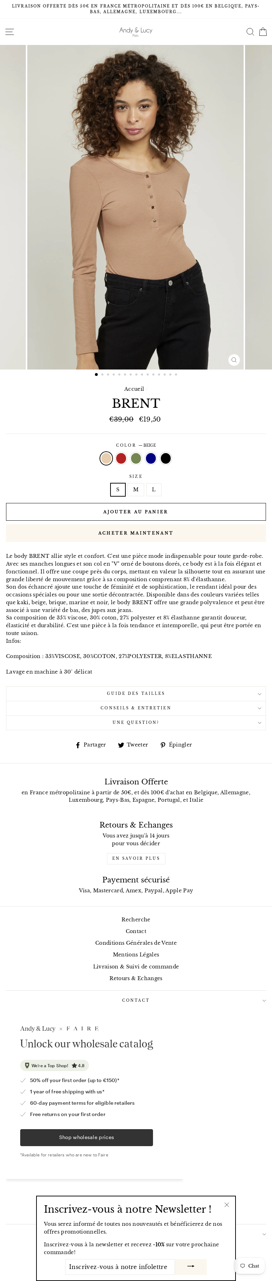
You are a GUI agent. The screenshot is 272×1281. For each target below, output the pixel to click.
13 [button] (165, 375)
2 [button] (103, 375)
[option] (136, 9)
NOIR (166, 458)
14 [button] (171, 375)
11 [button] (154, 375)
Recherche (135, 920)
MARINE (151, 458)
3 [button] (108, 375)
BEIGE (106, 458)
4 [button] (114, 375)
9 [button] (142, 375)
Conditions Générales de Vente (136, 943)
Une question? (136, 722)
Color (135, 445)
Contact (136, 931)
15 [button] (176, 375)
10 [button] (148, 375)
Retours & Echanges (135, 979)
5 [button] (120, 375)
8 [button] (137, 375)
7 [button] (131, 375)
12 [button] (160, 375)
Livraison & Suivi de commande (136, 967)
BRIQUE (121, 458)
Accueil (134, 389)
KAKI (136, 458)
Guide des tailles (136, 693)
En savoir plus (136, 858)
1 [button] (96, 375)
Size (135, 476)
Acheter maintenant (136, 533)
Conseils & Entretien (136, 708)
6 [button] (126, 375)
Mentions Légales (136, 955)
